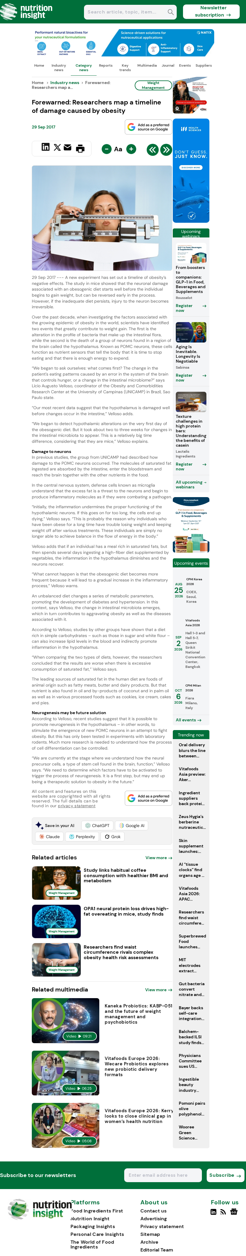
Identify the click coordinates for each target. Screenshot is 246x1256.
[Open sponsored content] (123, 55)
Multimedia (147, 65)
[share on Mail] (68, 148)
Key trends (125, 67)
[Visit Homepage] (26, 22)
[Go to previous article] (153, 151)
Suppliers (204, 65)
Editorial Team (156, 1250)
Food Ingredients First (96, 1211)
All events (186, 719)
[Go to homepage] (40, 1218)
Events (185, 65)
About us (154, 1203)
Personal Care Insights (97, 1234)
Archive (149, 1242)
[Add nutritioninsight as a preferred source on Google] (148, 126)
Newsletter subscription (210, 11)
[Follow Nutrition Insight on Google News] (234, 1214)
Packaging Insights (92, 1226)
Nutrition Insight (90, 1218)
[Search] (170, 12)
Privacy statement (162, 1226)
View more (156, 857)
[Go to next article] (166, 151)
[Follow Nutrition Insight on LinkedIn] (213, 1214)
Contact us (153, 1211)
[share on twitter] (57, 148)
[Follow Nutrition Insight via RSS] (224, 1214)
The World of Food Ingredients (92, 1244)
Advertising (153, 1218)
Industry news (59, 67)
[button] (97, 825)
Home (39, 65)
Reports (105, 65)
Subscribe (221, 1175)
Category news (84, 67)
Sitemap (150, 1234)
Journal (168, 65)
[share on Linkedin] (46, 148)
